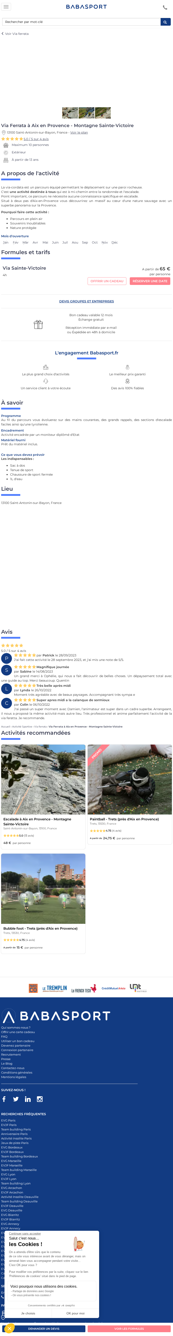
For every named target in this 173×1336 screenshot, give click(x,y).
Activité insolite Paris (16, 1138)
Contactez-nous (12, 1068)
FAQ (4, 1036)
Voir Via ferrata (16, 34)
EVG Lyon (8, 1174)
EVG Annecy (10, 1224)
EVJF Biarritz (10, 1219)
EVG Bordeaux (12, 1147)
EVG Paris (8, 1120)
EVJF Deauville (12, 1206)
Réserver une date (150, 281)
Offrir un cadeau (107, 281)
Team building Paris (16, 1129)
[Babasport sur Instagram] (42, 1099)
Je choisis (28, 1313)
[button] (9, 1328)
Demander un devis (43, 1328)
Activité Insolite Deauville (20, 1197)
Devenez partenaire (15, 1045)
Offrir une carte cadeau (18, 1032)
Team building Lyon (16, 1183)
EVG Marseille (11, 1161)
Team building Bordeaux (19, 1156)
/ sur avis (36, 139)
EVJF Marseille (12, 1165)
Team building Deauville (19, 1201)
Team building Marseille (19, 1170)
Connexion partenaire (17, 1050)
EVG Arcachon (11, 1188)
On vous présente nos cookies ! (32, 1295)
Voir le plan (79, 132)
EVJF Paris (8, 1125)
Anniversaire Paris (14, 1134)
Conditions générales (16, 1072)
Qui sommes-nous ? (15, 1027)
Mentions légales (13, 1077)
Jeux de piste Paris (14, 1143)
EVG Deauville (11, 1210)
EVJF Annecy (10, 1228)
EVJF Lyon (8, 1179)
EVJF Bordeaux (12, 1152)
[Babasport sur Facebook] (6, 1099)
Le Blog (6, 1063)
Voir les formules (129, 1328)
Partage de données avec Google (33, 1291)
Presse (6, 1059)
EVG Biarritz (10, 1215)
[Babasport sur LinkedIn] (30, 1099)
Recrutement (11, 1054)
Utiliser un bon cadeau (17, 1041)
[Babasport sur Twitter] (18, 1099)
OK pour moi (75, 1313)
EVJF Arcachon (12, 1192)
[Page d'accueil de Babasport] (86, 6)
